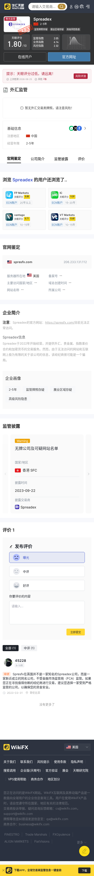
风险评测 (80, 76)
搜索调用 (9, 770)
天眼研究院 (80, 770)
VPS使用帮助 (17, 779)
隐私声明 (77, 761)
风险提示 (43, 761)
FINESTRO (11, 834)
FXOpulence (61, 834)
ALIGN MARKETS (16, 841)
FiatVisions (41, 841)
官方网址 (69, 57)
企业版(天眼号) (30, 770)
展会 (65, 770)
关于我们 (9, 761)
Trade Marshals (36, 834)
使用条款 (60, 761)
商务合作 (37, 779)
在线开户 (25, 57)
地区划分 (54, 779)
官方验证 (51, 770)
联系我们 (26, 761)
